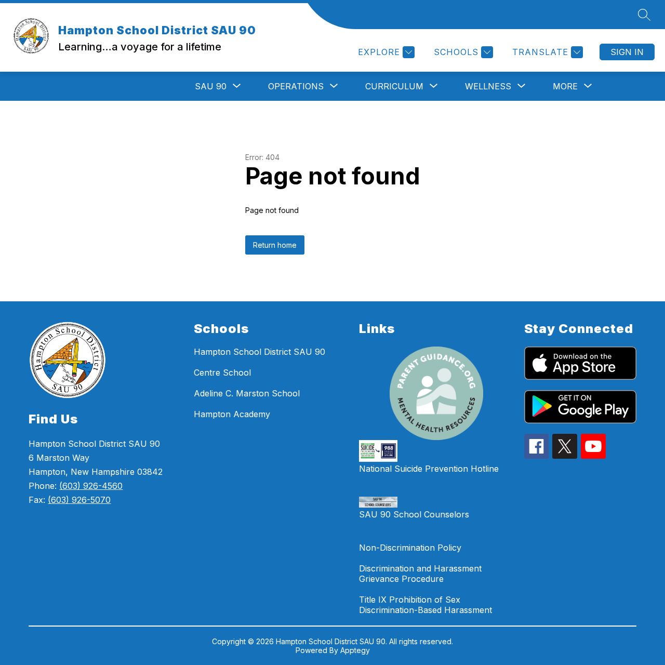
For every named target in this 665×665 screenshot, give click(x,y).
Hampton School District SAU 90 (259, 352)
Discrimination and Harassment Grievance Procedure (420, 573)
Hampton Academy (232, 414)
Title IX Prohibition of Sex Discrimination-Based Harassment (425, 604)
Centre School (222, 372)
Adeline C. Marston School (247, 393)
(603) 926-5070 (79, 500)
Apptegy (355, 650)
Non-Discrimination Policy (410, 547)
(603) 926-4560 (91, 486)
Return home (275, 245)
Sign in (627, 52)
